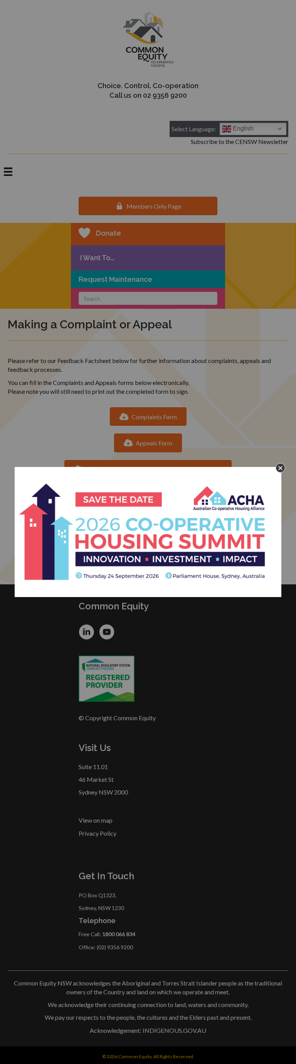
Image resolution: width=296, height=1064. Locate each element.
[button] (280, 468)
